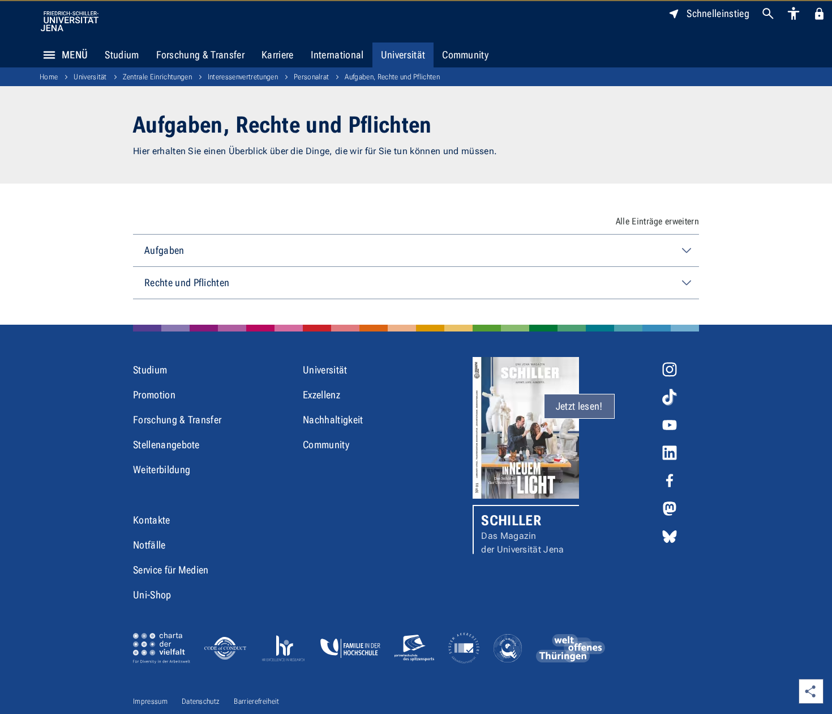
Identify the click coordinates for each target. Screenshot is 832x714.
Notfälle (149, 545)
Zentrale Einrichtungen (157, 77)
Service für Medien (171, 570)
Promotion (154, 395)
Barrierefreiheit (256, 701)
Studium (122, 55)
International (337, 55)
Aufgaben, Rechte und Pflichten (392, 77)
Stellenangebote (166, 444)
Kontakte (151, 520)
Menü (75, 55)
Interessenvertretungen (243, 77)
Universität (403, 55)
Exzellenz (321, 395)
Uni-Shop (152, 595)
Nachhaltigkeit (333, 420)
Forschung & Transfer (200, 55)
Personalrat (311, 77)
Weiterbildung (161, 469)
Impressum (150, 701)
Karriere (277, 55)
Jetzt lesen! (579, 406)
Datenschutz (201, 701)
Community (465, 55)
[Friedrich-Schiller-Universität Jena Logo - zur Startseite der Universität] (69, 21)
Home (49, 77)
